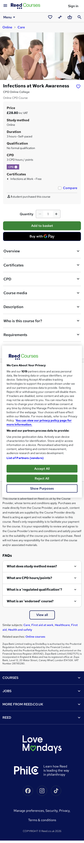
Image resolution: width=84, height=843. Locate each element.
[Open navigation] (5, 5)
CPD (7, 279)
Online (7, 27)
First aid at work (42, 625)
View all (42, 615)
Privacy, (64, 810)
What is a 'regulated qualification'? (34, 589)
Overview (11, 251)
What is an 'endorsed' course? (30, 601)
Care (21, 27)
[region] (42, 421)
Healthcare (62, 625)
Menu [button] (7, 17)
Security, (52, 810)
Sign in (73, 6)
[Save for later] (78, 86)
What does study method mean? (32, 566)
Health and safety (20, 629)
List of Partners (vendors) (25, 458)
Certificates (13, 265)
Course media (15, 293)
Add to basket (42, 226)
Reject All (42, 478)
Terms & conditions (42, 820)
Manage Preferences (29, 810)
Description (13, 306)
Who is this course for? (22, 320)
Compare (70, 188)
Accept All (42, 468)
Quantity (26, 214)
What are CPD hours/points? (29, 578)
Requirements (15, 334)
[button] (16, 167)
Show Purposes (42, 488)
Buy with (43, 237)
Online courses (35, 636)
